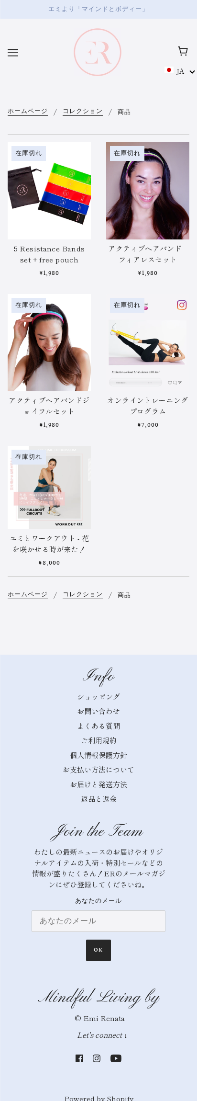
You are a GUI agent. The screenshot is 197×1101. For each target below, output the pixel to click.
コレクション (83, 112)
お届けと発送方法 (98, 784)
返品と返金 (99, 799)
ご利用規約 (99, 740)
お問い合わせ (98, 711)
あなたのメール (98, 901)
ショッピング (98, 697)
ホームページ (28, 112)
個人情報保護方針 (98, 755)
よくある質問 (98, 726)
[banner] (97, 50)
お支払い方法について (98, 769)
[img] (79, 1057)
